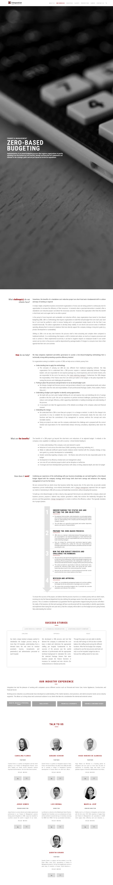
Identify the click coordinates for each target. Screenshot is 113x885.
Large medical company (33, 629)
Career (93, 3)
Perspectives (85, 3)
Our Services (60, 3)
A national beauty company (78, 629)
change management (82, 487)
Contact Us (100, 3)
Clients (77, 3)
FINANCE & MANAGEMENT (17, 138)
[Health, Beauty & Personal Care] (19, 704)
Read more (23, 772)
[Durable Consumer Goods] (94, 704)
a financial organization (55, 629)
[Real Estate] (44, 704)
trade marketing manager (78, 375)
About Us (52, 3)
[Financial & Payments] (69, 704)
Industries (69, 3)
